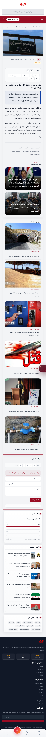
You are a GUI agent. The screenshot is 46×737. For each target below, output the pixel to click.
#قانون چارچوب (13, 629)
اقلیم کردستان (38, 683)
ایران (41, 698)
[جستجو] (4, 19)
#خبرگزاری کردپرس (27, 622)
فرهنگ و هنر (39, 704)
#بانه (26, 148)
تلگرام (37, 79)
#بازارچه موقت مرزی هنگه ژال (31, 151)
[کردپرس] (23, 5)
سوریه (41, 689)
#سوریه (38, 626)
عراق (41, 695)
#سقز (20, 148)
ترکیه (41, 686)
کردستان (35, 27)
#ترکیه (18, 622)
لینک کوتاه (25, 75)
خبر (30, 27)
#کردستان (11, 622)
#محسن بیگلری (16, 151)
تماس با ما (39, 672)
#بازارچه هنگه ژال (35, 154)
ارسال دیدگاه (35, 500)
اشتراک (18, 75)
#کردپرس (37, 622)
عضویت (23, 721)
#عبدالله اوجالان (24, 629)
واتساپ (31, 79)
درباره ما (40, 669)
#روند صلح (30, 626)
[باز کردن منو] (42, 19)
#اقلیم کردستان (20, 626)
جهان (41, 692)
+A (28, 71)
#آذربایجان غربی (36, 629)
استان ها (40, 701)
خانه (40, 27)
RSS (41, 675)
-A (31, 71)
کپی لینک (11, 75)
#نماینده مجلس (35, 148)
